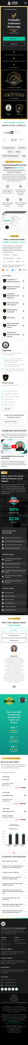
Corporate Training (7, 958)
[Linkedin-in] (13, 989)
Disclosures (14, 995)
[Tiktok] (16, 989)
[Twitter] (2, 989)
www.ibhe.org (10, 1018)
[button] (2, 451)
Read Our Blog (5, 967)
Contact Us (3, 946)
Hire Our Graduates (7, 949)
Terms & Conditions (14, 999)
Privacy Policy (14, 997)
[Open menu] (25, 3)
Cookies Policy (14, 1000)
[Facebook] (9, 989)
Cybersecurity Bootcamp (20, 943)
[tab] (14, 630)
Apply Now (3, 939)
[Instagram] (5, 989)
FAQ (2, 941)
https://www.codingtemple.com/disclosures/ (14, 1023)
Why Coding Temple (5, 944)
